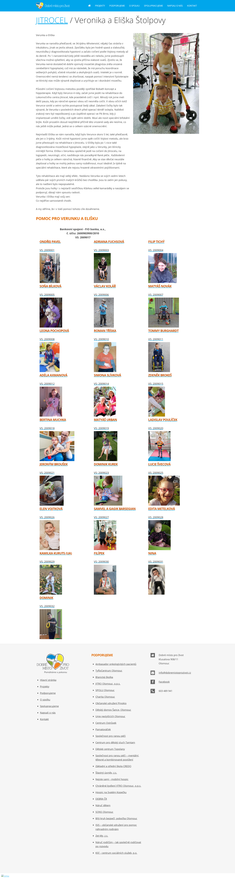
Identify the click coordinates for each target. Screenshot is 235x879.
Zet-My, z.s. (101, 835)
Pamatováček (103, 729)
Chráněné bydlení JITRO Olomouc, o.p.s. (118, 785)
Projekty (100, 5)
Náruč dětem (102, 805)
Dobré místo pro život (57, 6)
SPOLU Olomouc (105, 690)
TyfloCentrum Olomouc (108, 670)
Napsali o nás (175, 5)
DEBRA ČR (101, 798)
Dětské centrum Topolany (110, 749)
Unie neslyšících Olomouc (110, 716)
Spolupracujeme (153, 5)
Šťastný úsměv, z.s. (106, 772)
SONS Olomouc (104, 812)
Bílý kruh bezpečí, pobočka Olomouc (116, 818)
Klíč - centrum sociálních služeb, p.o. (116, 852)
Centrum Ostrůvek (105, 722)
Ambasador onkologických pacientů (115, 664)
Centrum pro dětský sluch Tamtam (115, 742)
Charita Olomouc (105, 696)
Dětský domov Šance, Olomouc (113, 709)
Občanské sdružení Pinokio (110, 703)
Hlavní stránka (48, 680)
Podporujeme (117, 5)
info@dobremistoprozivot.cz (175, 672)
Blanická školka (104, 677)
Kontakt (192, 5)
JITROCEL (52, 20)
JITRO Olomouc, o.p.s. (107, 683)
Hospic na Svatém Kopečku (110, 792)
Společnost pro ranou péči (110, 736)
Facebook (164, 681)
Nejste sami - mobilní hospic (111, 779)
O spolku (134, 5)
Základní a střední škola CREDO (113, 766)
